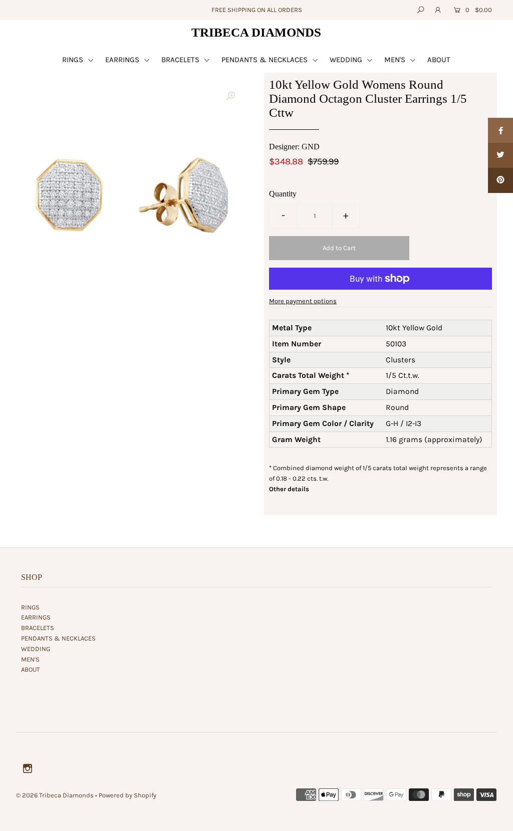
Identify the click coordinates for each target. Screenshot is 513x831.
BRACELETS (181, 59)
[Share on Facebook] (500, 130)
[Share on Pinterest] (500, 180)
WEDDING (347, 59)
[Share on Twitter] (500, 155)
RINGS (73, 59)
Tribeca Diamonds (256, 32)
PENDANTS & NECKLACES (265, 59)
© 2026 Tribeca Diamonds (55, 795)
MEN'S (395, 59)
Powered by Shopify (127, 795)
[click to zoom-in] (230, 96)
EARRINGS (123, 59)
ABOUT (438, 59)
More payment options (303, 301)
